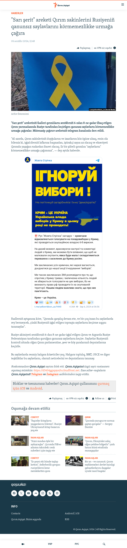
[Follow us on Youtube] (28, 493)
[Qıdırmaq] (104, 544)
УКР (50, 544)
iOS (22, 388)
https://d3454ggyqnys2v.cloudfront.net (56, 370)
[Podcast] (57, 493)
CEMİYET (35, 417)
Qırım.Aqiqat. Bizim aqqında (26, 519)
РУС (77, 544)
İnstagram (52, 374)
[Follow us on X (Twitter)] (21, 493)
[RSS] (50, 493)
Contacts (15, 513)
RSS (67, 519)
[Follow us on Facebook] (14, 493)
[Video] (23, 544)
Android (36, 388)
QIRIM (88, 417)
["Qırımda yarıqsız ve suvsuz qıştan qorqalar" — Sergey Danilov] (74, 420)
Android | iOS (72, 513)
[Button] (83, 48)
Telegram (36, 374)
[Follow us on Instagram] (43, 493)
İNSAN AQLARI (37, 438)
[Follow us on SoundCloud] (36, 493)
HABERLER (17, 13)
